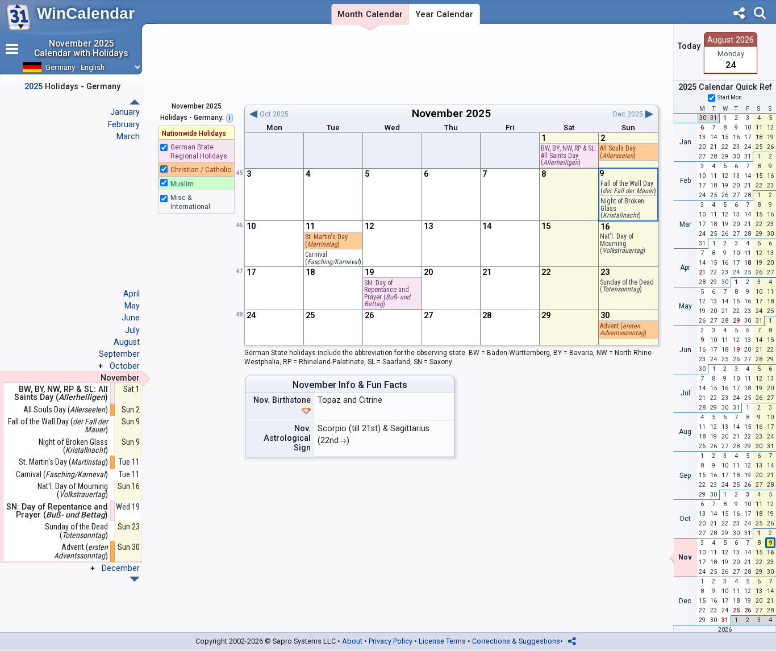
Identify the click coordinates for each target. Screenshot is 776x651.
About (352, 641)
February (124, 124)
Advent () (623, 329)
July (132, 330)
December (121, 568)
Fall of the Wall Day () (58, 426)
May (132, 305)
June (131, 317)
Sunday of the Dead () (76, 531)
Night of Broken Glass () (73, 446)
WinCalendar (86, 13)
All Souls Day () (618, 152)
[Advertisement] (451, 64)
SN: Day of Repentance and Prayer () (387, 293)
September (119, 353)
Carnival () (62, 474)
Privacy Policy (390, 641)
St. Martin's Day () (63, 462)
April (131, 293)
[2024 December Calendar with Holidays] (135, 102)
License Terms (442, 641)
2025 (478, 113)
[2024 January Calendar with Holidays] (135, 579)
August (127, 342)
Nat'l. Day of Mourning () (72, 490)
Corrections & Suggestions (516, 641)
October (125, 365)
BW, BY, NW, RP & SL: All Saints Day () (568, 155)
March (128, 136)
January (125, 111)
